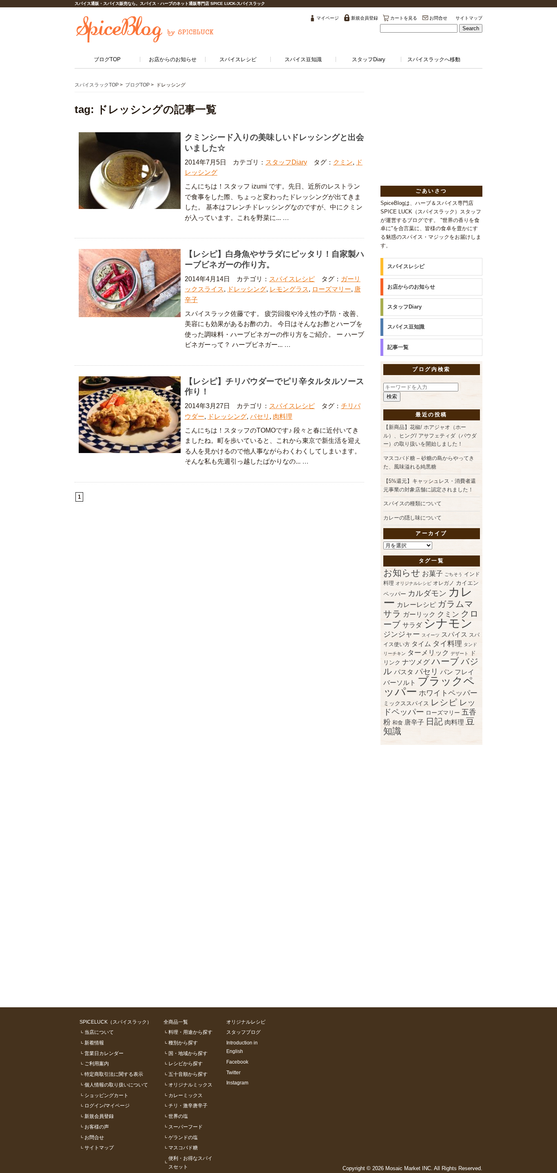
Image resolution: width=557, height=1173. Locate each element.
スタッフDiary (368, 59)
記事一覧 (398, 347)
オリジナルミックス (190, 1084)
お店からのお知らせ (173, 59)
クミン (343, 162)
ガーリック (419, 614)
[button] (470, 28)
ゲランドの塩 (183, 1137)
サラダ (412, 625)
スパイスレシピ (237, 59)
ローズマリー (331, 289)
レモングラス (289, 289)
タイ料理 (447, 644)
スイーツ (431, 635)
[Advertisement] (431, 132)
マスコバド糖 (183, 1147)
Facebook (237, 1061)
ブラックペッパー (429, 686)
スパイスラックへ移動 (433, 59)
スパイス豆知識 (303, 59)
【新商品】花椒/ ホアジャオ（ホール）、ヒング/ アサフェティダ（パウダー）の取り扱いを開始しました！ (430, 435)
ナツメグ (416, 662)
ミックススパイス (406, 703)
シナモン (448, 623)
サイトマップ (468, 18)
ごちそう (453, 574)
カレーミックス (185, 1095)
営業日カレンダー (104, 1053)
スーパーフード (185, 1126)
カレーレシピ (416, 604)
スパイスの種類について (412, 503)
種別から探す (183, 1042)
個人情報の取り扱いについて (116, 1084)
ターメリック (428, 653)
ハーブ (445, 661)
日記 (434, 721)
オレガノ (443, 583)
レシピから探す (185, 1063)
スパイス (454, 634)
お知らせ (401, 573)
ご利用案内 (96, 1063)
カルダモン (427, 593)
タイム (421, 643)
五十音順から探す (188, 1074)
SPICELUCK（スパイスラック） (116, 1021)
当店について (99, 1032)
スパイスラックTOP (97, 84)
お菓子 (432, 574)
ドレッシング (246, 289)
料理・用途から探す (190, 1032)
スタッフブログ (243, 1032)
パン (446, 672)
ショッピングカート (106, 1095)
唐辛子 (414, 722)
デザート (460, 653)
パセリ (260, 416)
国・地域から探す (188, 1053)
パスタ (403, 672)
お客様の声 (96, 1126)
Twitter (233, 1072)
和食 (397, 723)
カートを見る (403, 18)
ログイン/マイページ (107, 1105)
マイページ (327, 18)
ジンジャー (401, 634)
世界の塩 (178, 1116)
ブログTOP (107, 59)
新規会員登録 (364, 18)
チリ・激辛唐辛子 (188, 1105)
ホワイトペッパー (448, 693)
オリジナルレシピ (413, 583)
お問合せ (438, 18)
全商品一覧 (176, 1021)
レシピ (444, 702)
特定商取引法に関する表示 (113, 1074)
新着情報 (94, 1042)
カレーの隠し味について (412, 518)
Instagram (237, 1082)
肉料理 (282, 416)
